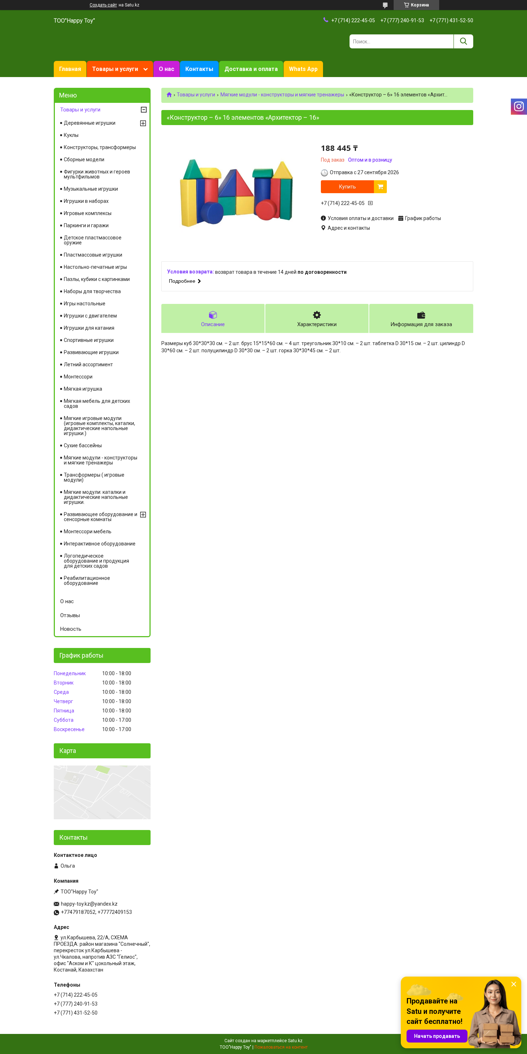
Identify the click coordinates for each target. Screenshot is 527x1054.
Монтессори (78, 377)
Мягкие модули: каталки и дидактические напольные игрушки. (96, 497)
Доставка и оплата (251, 69)
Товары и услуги (115, 69)
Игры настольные (84, 303)
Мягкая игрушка (83, 389)
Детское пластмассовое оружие (93, 240)
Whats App (303, 69)
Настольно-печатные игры (95, 267)
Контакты (199, 69)
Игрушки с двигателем (90, 316)
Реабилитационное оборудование (87, 580)
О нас (166, 69)
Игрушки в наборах (86, 201)
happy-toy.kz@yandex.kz (89, 904)
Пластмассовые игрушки (93, 255)
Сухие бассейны (83, 445)
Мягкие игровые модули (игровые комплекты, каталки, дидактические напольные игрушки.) (99, 425)
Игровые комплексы (87, 213)
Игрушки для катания (89, 328)
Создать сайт (103, 5)
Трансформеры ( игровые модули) (94, 477)
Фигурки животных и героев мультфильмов (97, 174)
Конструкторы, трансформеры (100, 147)
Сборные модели (84, 159)
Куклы (71, 135)
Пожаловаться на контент (281, 1047)
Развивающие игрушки (91, 352)
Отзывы (70, 615)
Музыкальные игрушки (91, 189)
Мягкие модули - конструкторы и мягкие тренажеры (282, 94)
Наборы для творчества (92, 291)
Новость (70, 629)
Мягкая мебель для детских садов (97, 403)
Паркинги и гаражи (86, 225)
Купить (347, 187)
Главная (70, 69)
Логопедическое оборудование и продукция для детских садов (96, 561)
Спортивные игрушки (89, 340)
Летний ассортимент (88, 364)
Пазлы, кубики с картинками (97, 279)
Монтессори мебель (87, 531)
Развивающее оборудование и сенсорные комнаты (100, 516)
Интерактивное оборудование (100, 544)
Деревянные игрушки (89, 123)
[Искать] (463, 41)
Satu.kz (295, 1040)
